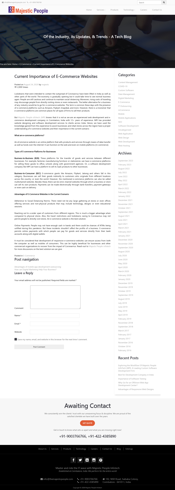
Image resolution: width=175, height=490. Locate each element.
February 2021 (124, 231)
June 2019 (122, 306)
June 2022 (122, 176)
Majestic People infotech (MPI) (31, 117)
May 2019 (122, 310)
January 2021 (124, 235)
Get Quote (87, 423)
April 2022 (123, 184)
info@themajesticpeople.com (15, 2)
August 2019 (124, 298)
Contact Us (157, 9)
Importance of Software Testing (132, 378)
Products (114, 9)
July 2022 (122, 172)
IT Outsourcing (124, 105)
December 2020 (125, 239)
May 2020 (122, 263)
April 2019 (123, 314)
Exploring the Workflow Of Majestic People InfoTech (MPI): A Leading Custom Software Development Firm (137, 368)
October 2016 (124, 346)
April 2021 (123, 223)
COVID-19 (122, 86)
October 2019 (124, 290)
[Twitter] (80, 460)
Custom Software (126, 90)
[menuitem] (89, 7)
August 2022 (124, 168)
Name (17, 315)
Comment (18, 308)
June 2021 (122, 219)
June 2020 (122, 259)
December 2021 (125, 200)
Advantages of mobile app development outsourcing (37, 266)
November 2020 (125, 243)
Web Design (123, 137)
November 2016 (125, 342)
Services (100, 9)
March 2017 (123, 330)
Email (17, 323)
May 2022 (122, 180)
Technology (128, 9)
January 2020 (124, 279)
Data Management (126, 94)
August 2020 (124, 251)
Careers (143, 9)
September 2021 (125, 211)
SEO (120, 121)
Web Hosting (124, 145)
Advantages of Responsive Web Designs (136, 389)
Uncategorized (124, 129)
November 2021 (125, 204)
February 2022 (124, 192)
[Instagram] (93, 460)
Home (89, 9)
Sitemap (129, 448)
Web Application (125, 133)
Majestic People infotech (100, 246)
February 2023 (124, 164)
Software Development (128, 125)
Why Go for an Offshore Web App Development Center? (133, 384)
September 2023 (125, 160)
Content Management (128, 82)
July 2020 (122, 255)
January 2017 (124, 338)
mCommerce (124, 109)
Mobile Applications (127, 117)
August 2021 (124, 215)
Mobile (121, 113)
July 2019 (122, 302)
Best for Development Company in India (136, 374)
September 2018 (125, 326)
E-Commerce (25, 64)
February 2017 (124, 334)
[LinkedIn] (87, 460)
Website (18, 331)
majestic (45, 84)
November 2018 (125, 322)
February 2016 (124, 350)
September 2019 (125, 294)
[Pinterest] (100, 460)
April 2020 (123, 267)
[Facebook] (73, 460)
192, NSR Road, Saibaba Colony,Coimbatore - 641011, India (120, 481)
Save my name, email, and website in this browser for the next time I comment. (52, 339)
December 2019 (125, 283)
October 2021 (124, 207)
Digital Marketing (126, 98)
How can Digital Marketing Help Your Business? (35, 269)
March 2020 (123, 271)
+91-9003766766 (35, 2)
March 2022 (123, 188)
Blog (119, 448)
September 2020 (125, 247)
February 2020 (124, 275)
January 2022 (124, 196)
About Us (42, 448)
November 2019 (125, 287)
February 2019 (124, 318)
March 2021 (123, 227)
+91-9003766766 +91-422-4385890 (88, 481)
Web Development (126, 141)
